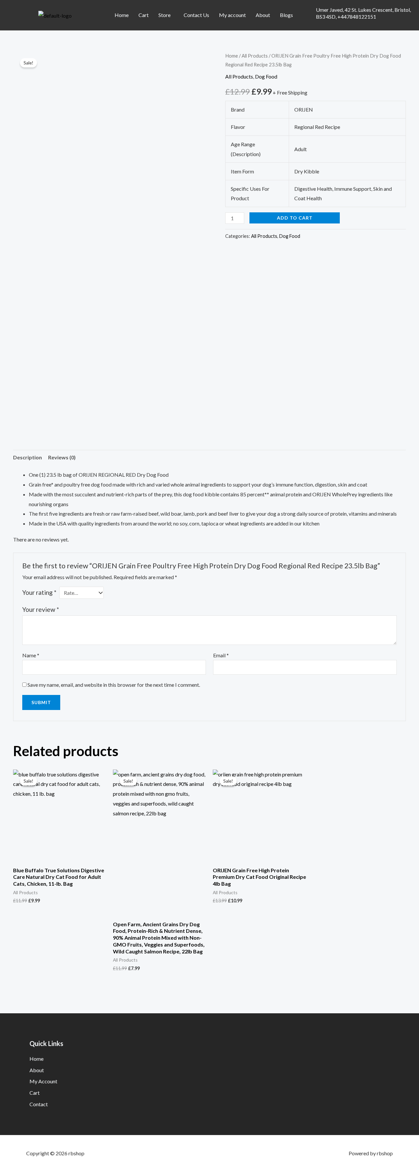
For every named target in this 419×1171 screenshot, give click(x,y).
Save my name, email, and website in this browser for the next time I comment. (113, 685)
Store (164, 15)
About (263, 15)
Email (221, 655)
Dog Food (266, 76)
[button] (166, 15)
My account (232, 15)
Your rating (39, 592)
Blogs (286, 15)
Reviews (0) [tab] (62, 457)
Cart (143, 15)
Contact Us (196, 15)
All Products (255, 56)
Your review (40, 609)
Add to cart (295, 218)
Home (122, 15)
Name (30, 655)
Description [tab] (27, 457)
